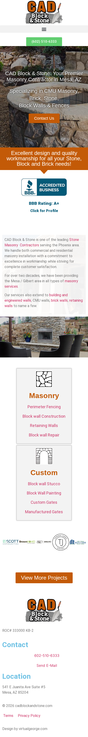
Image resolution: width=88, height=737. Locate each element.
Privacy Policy (29, 716)
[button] (44, 29)
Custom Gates (44, 502)
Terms (7, 716)
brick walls (59, 300)
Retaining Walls (44, 425)
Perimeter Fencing (44, 406)
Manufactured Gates (44, 511)
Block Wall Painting (44, 493)
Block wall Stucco (44, 483)
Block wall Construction (44, 416)
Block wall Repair (44, 435)
